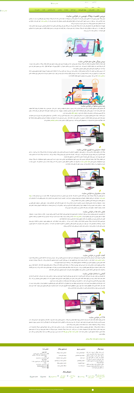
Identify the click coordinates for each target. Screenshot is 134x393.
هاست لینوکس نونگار (62, 363)
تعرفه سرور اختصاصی (80, 355)
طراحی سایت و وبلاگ (62, 353)
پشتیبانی (86, 7)
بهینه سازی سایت (82, 10)
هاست (43, 10)
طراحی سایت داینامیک (61, 358)
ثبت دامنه (82, 358)
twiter (95, 390)
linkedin (98, 390)
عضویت (78, 2)
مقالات (92, 7)
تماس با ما (37, 10)
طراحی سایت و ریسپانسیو (61, 360)
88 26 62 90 (44, 364)
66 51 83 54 (44, 358)
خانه (98, 10)
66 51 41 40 (38, 358)
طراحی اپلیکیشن (51, 10)
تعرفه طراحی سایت (80, 353)
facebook (104, 390)
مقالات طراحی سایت (62, 366)
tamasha (93, 390)
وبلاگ (98, 7)
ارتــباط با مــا (81, 366)
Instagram (101, 390)
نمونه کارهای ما (81, 363)
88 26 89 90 (38, 364)
